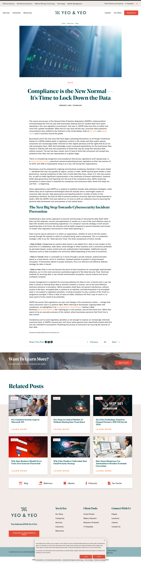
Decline (99, 556)
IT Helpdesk (129, 3)
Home (63, 23)
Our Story (117, 13)
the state (93, 131)
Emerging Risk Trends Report (69, 307)
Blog (77, 23)
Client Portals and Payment (113, 3)
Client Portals (89, 514)
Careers (108, 13)
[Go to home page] (70, 12)
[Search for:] (137, 3)
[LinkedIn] (51, 342)
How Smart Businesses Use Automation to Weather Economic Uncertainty (111, 463)
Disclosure (112, 550)
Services (6, 13)
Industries (16, 13)
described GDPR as (46, 309)
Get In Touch (124, 363)
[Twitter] (49, 342)
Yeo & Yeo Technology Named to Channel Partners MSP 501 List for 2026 (111, 422)
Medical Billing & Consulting (45, 4)
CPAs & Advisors (8, 4)
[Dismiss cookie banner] (104, 540)
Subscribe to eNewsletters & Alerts (24, 534)
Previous (94, 342)
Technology (61, 4)
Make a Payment (90, 518)
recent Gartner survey (40, 161)
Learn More (19, 429)
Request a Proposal (91, 522)
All (105, 342)
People (114, 514)
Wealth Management (74, 4)
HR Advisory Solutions (24, 4)
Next (114, 342)
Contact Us (131, 13)
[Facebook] (46, 342)
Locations (115, 518)
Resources (27, 13)
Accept (86, 556)
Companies (59, 518)
